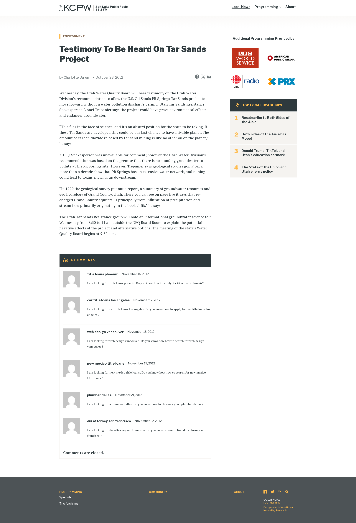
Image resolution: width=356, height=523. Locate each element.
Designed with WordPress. (278, 507)
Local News (241, 7)
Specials (65, 497)
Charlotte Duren (76, 77)
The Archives (68, 503)
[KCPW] (75, 8)
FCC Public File (271, 502)
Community (158, 492)
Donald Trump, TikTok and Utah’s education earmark (263, 153)
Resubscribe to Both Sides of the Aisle (266, 120)
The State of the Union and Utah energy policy (264, 169)
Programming (266, 7)
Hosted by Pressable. (275, 510)
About (290, 7)
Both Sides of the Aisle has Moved (264, 136)
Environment (74, 36)
